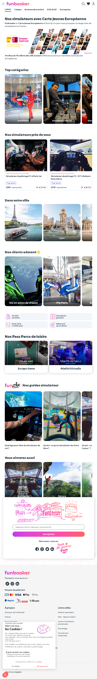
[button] (88, 3)
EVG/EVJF (52, 9)
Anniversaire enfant (34, 9)
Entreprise (65, 9)
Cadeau (17, 9)
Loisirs (8, 9)
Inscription (49, 534)
